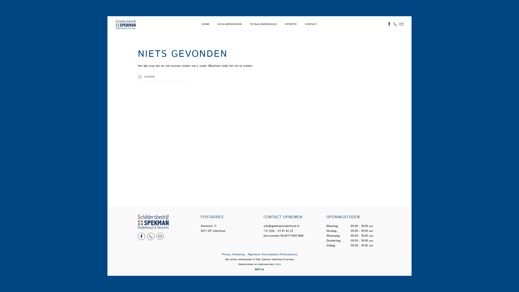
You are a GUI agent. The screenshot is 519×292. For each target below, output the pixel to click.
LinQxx (278, 264)
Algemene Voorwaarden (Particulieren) (272, 254)
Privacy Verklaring (233, 254)
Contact (311, 24)
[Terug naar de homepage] (126, 24)
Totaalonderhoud (263, 24)
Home (205, 24)
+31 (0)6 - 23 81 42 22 (278, 231)
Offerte (291, 24)
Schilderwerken (230, 24)
